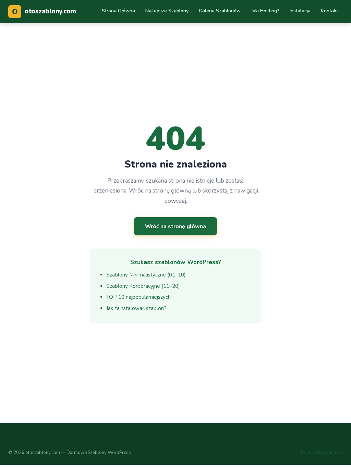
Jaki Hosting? (265, 11)
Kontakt (329, 11)
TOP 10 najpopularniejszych (138, 297)
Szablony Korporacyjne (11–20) (143, 286)
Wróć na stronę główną (175, 226)
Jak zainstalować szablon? (136, 308)
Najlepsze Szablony (167, 11)
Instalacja (300, 11)
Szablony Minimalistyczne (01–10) (146, 274)
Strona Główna (118, 11)
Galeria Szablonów (220, 11)
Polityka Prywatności (322, 452)
